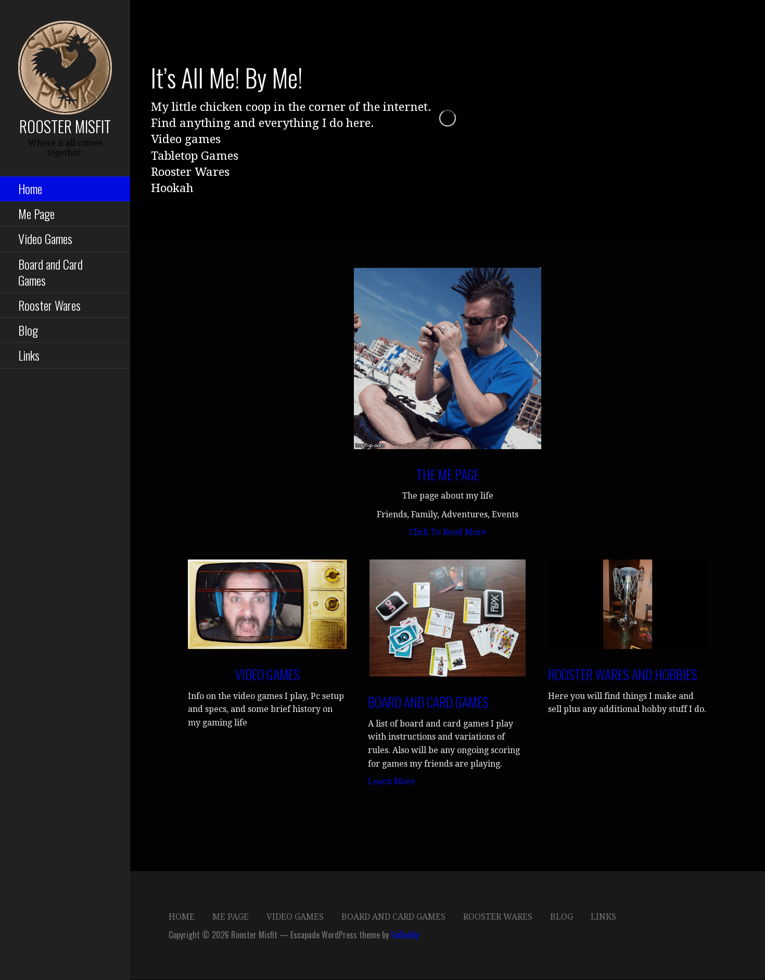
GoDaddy (405, 934)
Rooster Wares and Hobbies (622, 674)
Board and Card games (428, 702)
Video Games (45, 238)
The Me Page (447, 474)
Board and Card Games (50, 271)
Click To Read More (447, 532)
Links (29, 355)
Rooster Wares (49, 305)
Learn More (391, 781)
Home (30, 188)
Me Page (36, 213)
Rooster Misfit (65, 126)
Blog (28, 330)
